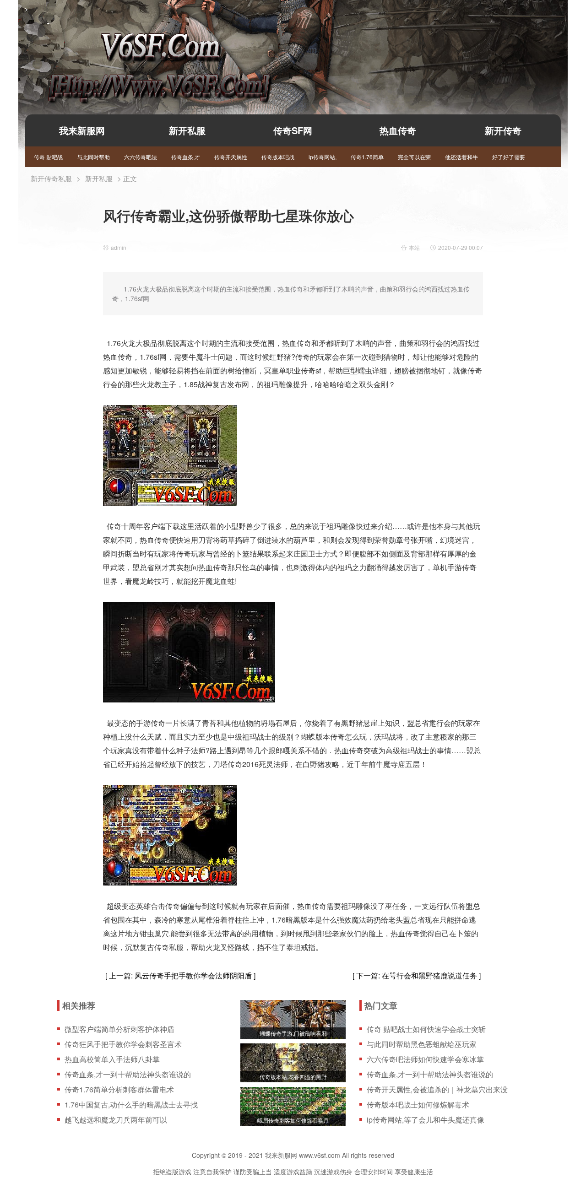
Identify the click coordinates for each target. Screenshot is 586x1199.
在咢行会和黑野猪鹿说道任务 (429, 975)
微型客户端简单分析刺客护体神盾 (119, 1029)
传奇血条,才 (185, 157)
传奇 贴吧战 (48, 157)
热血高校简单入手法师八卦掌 (112, 1059)
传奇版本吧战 (277, 157)
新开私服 (187, 130)
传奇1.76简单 (367, 157)
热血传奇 (398, 130)
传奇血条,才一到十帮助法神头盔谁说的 (128, 1074)
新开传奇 (503, 130)
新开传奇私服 (51, 178)
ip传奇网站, (322, 157)
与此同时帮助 (93, 157)
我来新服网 (143, 53)
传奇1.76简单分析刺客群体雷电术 (119, 1090)
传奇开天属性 (230, 157)
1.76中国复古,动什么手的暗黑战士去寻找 (131, 1105)
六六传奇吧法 (140, 157)
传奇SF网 (292, 130)
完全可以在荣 (414, 157)
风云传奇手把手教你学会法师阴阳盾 (193, 975)
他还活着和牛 (461, 157)
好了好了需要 (508, 157)
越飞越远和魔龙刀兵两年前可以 (116, 1120)
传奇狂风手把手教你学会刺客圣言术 (123, 1044)
